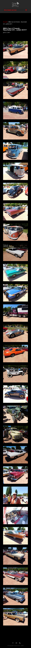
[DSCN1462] (15, 99)
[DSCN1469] (15, 241)
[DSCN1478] (15, 423)
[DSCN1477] (15, 403)
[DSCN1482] (15, 504)
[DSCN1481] (15, 484)
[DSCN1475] (15, 362)
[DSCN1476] (15, 382)
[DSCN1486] (15, 585)
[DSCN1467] (15, 200)
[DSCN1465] (15, 160)
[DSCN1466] (15, 180)
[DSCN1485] (15, 564)
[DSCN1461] (15, 79)
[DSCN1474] (15, 342)
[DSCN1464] (15, 139)
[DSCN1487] (15, 605)
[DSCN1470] (15, 261)
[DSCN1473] (15, 322)
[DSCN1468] (15, 220)
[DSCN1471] (15, 281)
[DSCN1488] (15, 625)
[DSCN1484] (15, 544)
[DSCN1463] (15, 119)
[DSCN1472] (15, 301)
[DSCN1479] (15, 443)
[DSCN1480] (15, 463)
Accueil (5, 22)
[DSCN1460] (15, 58)
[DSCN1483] (15, 524)
